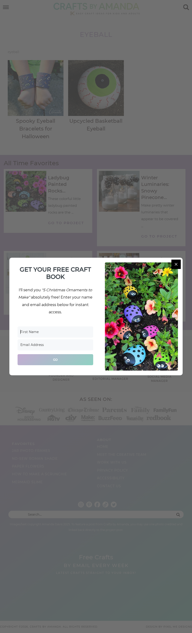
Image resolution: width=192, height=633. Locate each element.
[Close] (176, 264)
